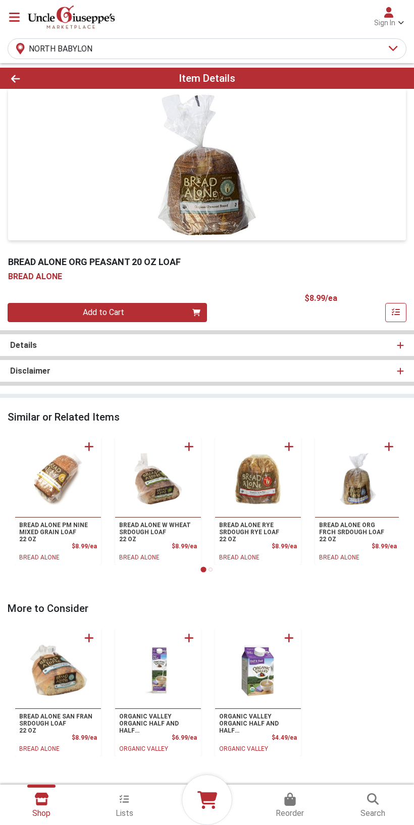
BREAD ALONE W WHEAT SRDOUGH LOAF (155, 532)
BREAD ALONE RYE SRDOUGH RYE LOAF (249, 532)
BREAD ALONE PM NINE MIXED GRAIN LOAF (53, 532)
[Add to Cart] (89, 446)
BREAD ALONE (39, 557)
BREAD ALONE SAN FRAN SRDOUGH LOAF (55, 723)
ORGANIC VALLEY (143, 748)
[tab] (203, 569)
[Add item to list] (395, 312)
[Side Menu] (14, 17)
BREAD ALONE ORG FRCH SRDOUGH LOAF (351, 532)
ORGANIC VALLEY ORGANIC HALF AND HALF (149, 723)
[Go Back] (58, 78)
